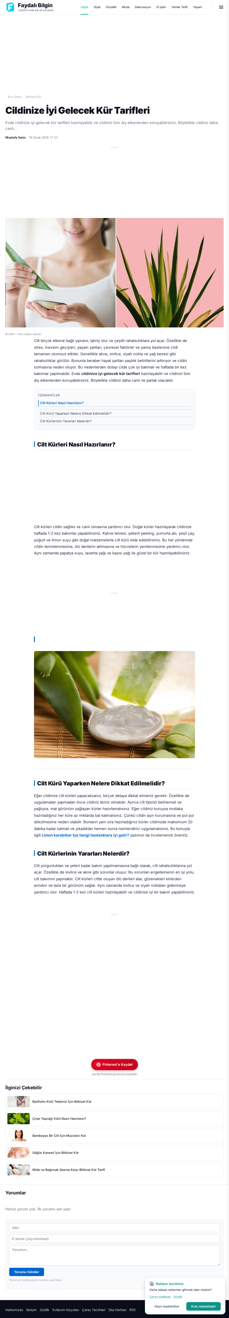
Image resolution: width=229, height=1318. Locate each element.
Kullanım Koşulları (65, 1310)
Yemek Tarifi (179, 7)
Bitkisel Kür (33, 96)
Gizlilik (44, 1310)
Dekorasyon (143, 7)
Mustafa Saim (15, 137)
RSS (132, 1310)
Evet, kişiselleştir (203, 1306)
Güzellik (111, 7)
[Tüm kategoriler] (221, 7)
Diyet (97, 7)
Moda (126, 7)
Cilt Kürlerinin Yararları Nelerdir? (66, 421)
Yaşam (197, 7)
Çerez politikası (160, 1296)
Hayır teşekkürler (167, 1306)
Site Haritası (117, 1310)
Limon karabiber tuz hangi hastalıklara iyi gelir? (85, 835)
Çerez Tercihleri (93, 1310)
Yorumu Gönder (26, 1272)
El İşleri (161, 7)
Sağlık (85, 7)
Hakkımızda (14, 1310)
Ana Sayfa (14, 96)
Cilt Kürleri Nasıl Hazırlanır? (62, 403)
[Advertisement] (114, 49)
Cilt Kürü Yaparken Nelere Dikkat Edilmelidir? (75, 414)
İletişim (31, 1310)
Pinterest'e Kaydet (117, 1064)
